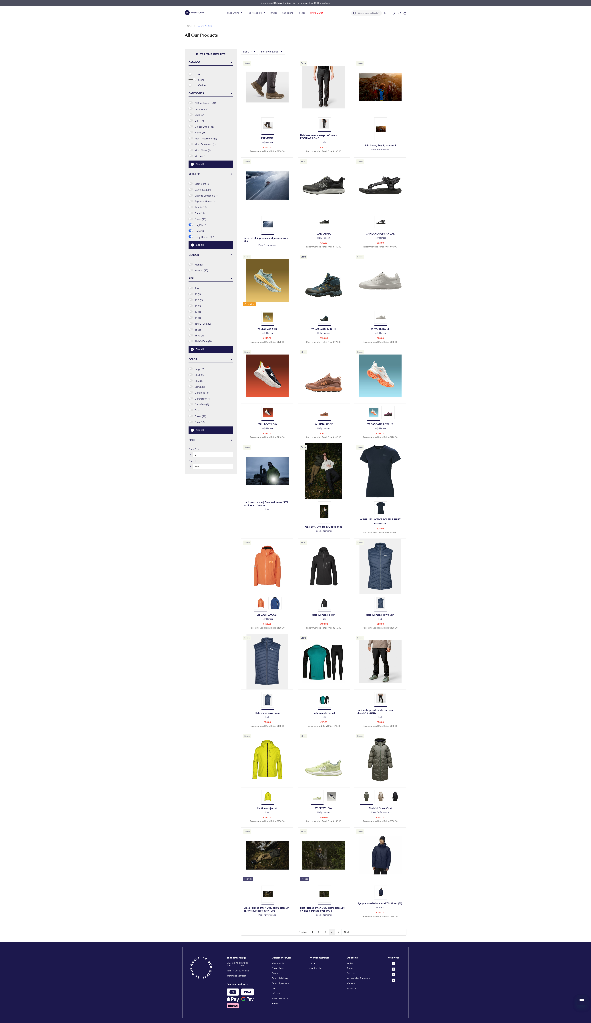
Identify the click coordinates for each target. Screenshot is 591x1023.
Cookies (275, 973)
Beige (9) (199, 369)
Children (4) (201, 115)
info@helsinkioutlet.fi (237, 976)
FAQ (274, 988)
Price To (193, 461)
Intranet (275, 1004)
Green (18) (200, 416)
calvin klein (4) (203, 190)
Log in (313, 963)
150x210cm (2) (203, 324)
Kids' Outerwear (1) (205, 144)
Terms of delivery (280, 978)
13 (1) (198, 312)
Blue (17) (199, 381)
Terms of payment (280, 983)
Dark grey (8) (202, 405)
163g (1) (199, 336)
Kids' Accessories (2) (206, 139)
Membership (278, 963)
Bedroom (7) (201, 109)
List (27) (247, 52)
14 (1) (198, 318)
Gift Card (276, 994)
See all (200, 164)
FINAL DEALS (317, 13)
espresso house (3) (205, 202)
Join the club (316, 968)
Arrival (350, 963)
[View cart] (404, 13)
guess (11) (200, 219)
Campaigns (287, 13)
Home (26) (200, 133)
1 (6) (197, 288)
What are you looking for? (369, 13)
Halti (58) (199, 231)
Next (346, 932)
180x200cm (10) (203, 341)
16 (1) (198, 330)
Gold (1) (199, 410)
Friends (301, 13)
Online (202, 85)
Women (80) (201, 270)
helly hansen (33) (204, 237)
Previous (303, 932)
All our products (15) (206, 103)
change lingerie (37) (206, 196)
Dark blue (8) (202, 393)
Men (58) (199, 265)
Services (351, 973)
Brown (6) (200, 387)
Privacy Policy (278, 968)
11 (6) (198, 306)
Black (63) (200, 375)
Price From (194, 449)
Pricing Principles (280, 999)
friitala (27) (201, 208)
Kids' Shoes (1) (203, 150)
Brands (273, 13)
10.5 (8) (199, 300)
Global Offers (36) (204, 127)
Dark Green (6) (202, 399)
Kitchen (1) (200, 156)
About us (351, 988)
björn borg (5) (202, 184)
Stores (350, 968)
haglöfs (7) (200, 225)
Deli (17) (199, 121)
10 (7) (198, 294)
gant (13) (200, 213)
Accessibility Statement (358, 978)
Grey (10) (200, 422)
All (199, 74)
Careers (351, 983)
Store (201, 80)
